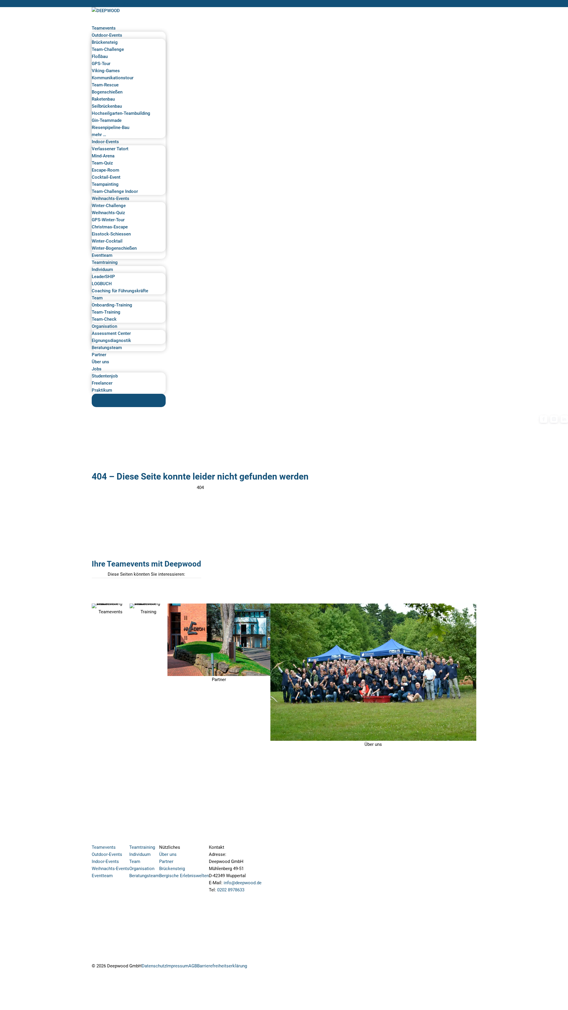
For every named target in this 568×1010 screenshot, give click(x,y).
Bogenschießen (107, 92)
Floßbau (100, 56)
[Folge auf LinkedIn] (275, 967)
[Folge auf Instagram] (251, 967)
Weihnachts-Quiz (108, 212)
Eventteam (102, 255)
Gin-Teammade (107, 120)
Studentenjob (105, 376)
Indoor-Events (105, 141)
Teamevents (104, 28)
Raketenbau (103, 99)
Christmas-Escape (110, 227)
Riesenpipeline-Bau (110, 127)
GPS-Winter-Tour (108, 219)
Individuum (102, 269)
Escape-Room (105, 170)
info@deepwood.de (243, 882)
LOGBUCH (102, 283)
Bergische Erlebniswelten (184, 875)
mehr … (99, 134)
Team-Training (106, 312)
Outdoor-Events (107, 35)
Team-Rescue (105, 85)
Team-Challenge (108, 49)
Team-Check (104, 319)
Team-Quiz (102, 163)
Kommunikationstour (112, 77)
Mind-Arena (103, 156)
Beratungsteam (107, 347)
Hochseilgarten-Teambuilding (121, 113)
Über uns (100, 361)
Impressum (177, 966)
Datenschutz (154, 966)
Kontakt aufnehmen (235, 899)
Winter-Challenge (109, 205)
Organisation (104, 326)
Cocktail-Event (106, 177)
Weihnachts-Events (110, 198)
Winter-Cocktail (107, 241)
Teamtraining (105, 262)
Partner (99, 354)
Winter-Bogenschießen (114, 248)
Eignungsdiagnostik (111, 340)
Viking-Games (106, 70)
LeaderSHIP (103, 276)
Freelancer (102, 383)
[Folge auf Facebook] (263, 967)
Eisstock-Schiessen (111, 234)
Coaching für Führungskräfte (120, 290)
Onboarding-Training (112, 305)
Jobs (96, 369)
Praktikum (102, 390)
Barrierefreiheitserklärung (222, 966)
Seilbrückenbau (107, 106)
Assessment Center (111, 333)
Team (97, 298)
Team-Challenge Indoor (115, 191)
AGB (192, 966)
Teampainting (105, 184)
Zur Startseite (200, 497)
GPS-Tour (101, 63)
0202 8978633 (103, 3)
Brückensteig (105, 42)
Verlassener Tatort (110, 148)
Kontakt (128, 401)
